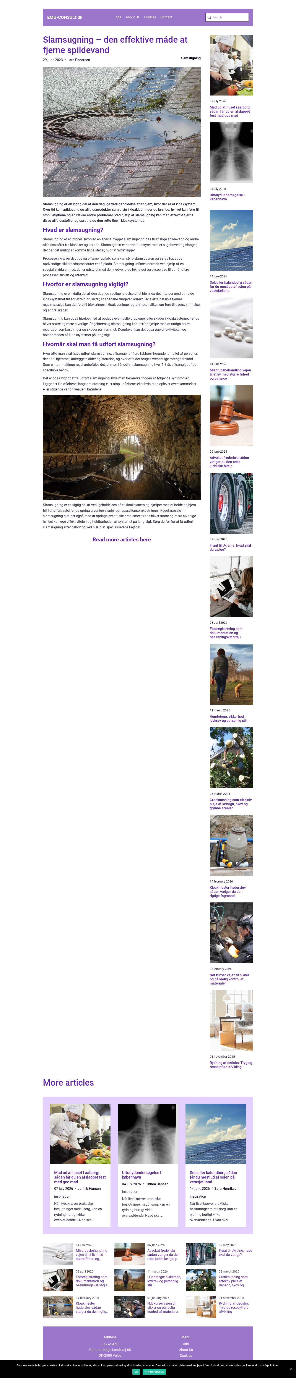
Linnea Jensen (156, 1184)
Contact (166, 17)
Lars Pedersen (78, 60)
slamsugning (191, 58)
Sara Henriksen (226, 1189)
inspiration (62, 1196)
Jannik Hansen (89, 1189)
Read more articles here (122, 539)
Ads (118, 17)
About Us (133, 17)
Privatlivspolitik (154, 1371)
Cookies (150, 17)
